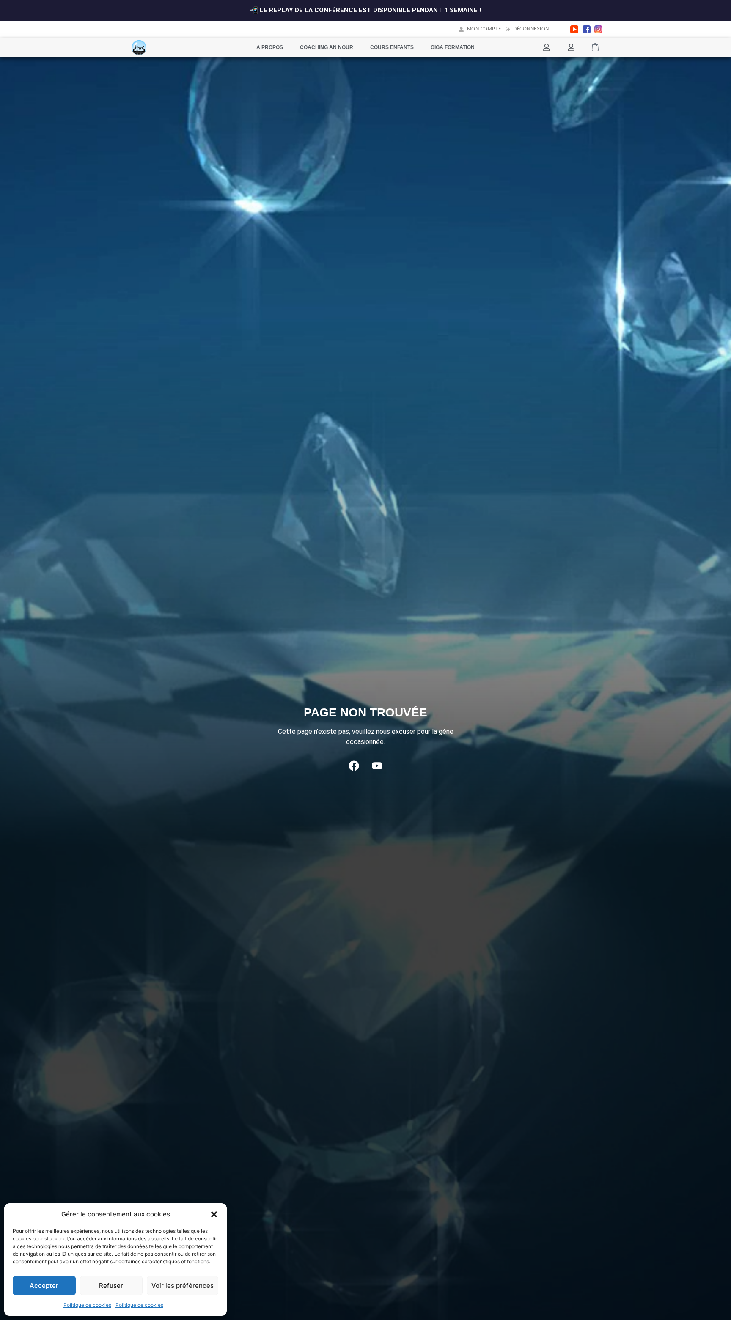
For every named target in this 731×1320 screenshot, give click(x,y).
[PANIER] (595, 47)
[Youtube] (377, 766)
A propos (269, 47)
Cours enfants (392, 47)
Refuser (111, 1286)
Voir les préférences (182, 1286)
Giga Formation (453, 47)
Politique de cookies (87, 1305)
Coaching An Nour (326, 47)
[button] (214, 1214)
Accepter (44, 1286)
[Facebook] (354, 766)
